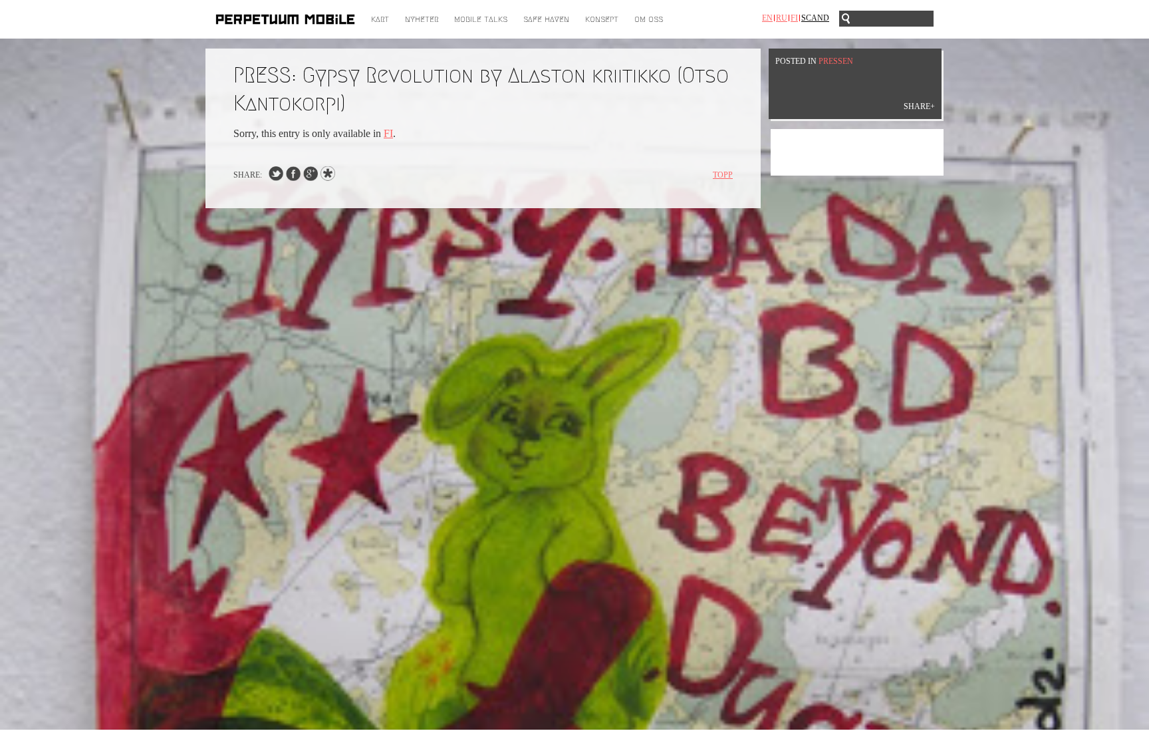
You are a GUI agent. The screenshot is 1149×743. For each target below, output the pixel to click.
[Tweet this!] (276, 177)
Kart (380, 19)
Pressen (836, 61)
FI (388, 133)
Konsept (601, 19)
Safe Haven (546, 19)
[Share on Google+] (310, 177)
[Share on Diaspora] (331, 177)
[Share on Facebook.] (293, 177)
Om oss (648, 19)
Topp (723, 175)
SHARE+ (919, 106)
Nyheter (421, 19)
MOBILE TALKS (480, 19)
